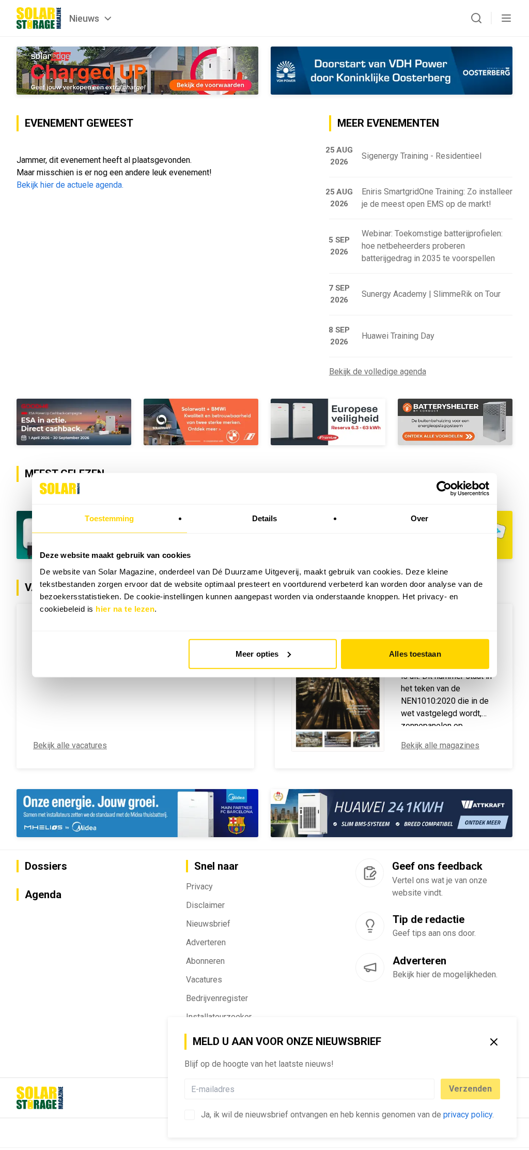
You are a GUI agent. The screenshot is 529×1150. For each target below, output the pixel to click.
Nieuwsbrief (208, 924)
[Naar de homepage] (39, 18)
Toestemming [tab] (109, 518)
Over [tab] (419, 518)
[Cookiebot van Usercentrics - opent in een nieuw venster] (444, 488)
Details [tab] (264, 518)
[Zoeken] (476, 18)
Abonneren (205, 961)
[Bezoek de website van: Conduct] (328, 422)
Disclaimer (205, 905)
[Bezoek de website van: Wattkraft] (391, 813)
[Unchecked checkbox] (189, 1115)
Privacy (199, 886)
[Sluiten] (494, 1042)
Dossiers (46, 866)
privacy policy (467, 1114)
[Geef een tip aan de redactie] (369, 926)
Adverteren (206, 942)
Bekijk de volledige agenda (377, 371)
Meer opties (257, 653)
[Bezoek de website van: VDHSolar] (391, 71)
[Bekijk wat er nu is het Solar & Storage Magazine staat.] (337, 686)
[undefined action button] (431, 1089)
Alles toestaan (415, 653)
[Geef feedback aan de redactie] (369, 872)
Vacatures (204, 980)
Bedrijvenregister (217, 998)
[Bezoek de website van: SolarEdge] (137, 71)
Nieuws (84, 18)
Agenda (43, 894)
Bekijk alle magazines (440, 745)
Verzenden (470, 1089)
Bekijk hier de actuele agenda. (70, 185)
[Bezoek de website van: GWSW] (74, 422)
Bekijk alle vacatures (70, 745)
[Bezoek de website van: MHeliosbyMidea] (137, 813)
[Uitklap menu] (506, 18)
